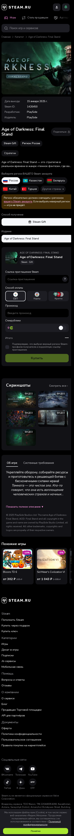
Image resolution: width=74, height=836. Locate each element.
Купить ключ (10, 631)
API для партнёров (13, 715)
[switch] (62, 327)
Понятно (36, 831)
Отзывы (7, 685)
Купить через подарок (16, 625)
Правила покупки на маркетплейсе (24, 745)
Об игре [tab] (12, 463)
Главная (6, 37)
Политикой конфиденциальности (42, 823)
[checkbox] (7, 347)
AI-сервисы (9, 661)
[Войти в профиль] (57, 7)
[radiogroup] (37, 296)
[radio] (15, 296)
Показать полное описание (24, 506)
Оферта (7, 728)
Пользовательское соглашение (21, 739)
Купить (37, 358)
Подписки (8, 655)
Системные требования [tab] (38, 463)
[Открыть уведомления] (66, 7)
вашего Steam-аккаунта (18, 201)
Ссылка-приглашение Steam (35, 275)
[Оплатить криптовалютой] (58, 296)
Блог (4, 704)
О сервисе (8, 698)
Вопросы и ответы (13, 680)
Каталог (19, 37)
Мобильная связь (12, 667)
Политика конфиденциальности (22, 734)
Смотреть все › (58, 385)
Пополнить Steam (13, 620)
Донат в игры (10, 650)
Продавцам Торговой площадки (22, 710)
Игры (5, 644)
